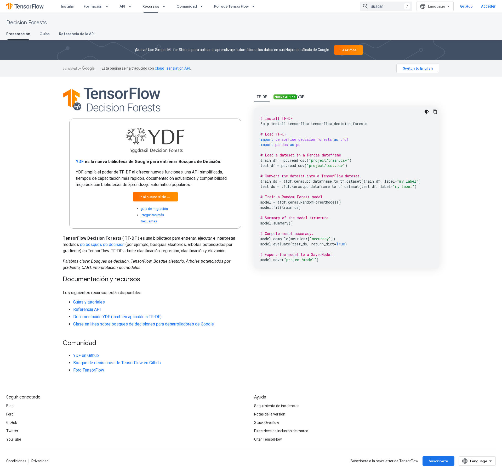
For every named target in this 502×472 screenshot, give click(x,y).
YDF (289, 97)
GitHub (466, 6)
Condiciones (16, 461)
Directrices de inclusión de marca (281, 431)
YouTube (13, 439)
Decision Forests (26, 22)
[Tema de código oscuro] (427, 112)
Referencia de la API (77, 33)
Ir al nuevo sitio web (157, 196)
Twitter (12, 431)
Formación (93, 6)
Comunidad (186, 6)
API (122, 6)
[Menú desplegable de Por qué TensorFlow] (255, 6)
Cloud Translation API (172, 68)
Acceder (488, 6)
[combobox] (386, 6)
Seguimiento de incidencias (276, 406)
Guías (44, 33)
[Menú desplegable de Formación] (108, 6)
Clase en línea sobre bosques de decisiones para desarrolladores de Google (143, 324)
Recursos (150, 6)
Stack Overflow (266, 422)
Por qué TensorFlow (231, 6)
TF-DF (262, 97)
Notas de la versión (269, 414)
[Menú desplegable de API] (131, 6)
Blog (10, 406)
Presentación (18, 33)
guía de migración (154, 209)
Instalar (67, 6)
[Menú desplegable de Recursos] (165, 6)
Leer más (348, 50)
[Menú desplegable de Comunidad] (203, 6)
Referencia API (87, 309)
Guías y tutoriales (89, 302)
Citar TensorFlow (268, 439)
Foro (10, 414)
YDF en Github (86, 355)
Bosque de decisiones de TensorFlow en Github (117, 362)
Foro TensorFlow (88, 370)
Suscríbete (438, 461)
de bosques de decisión (102, 244)
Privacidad (40, 461)
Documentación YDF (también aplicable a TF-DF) (117, 316)
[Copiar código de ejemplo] (435, 112)
